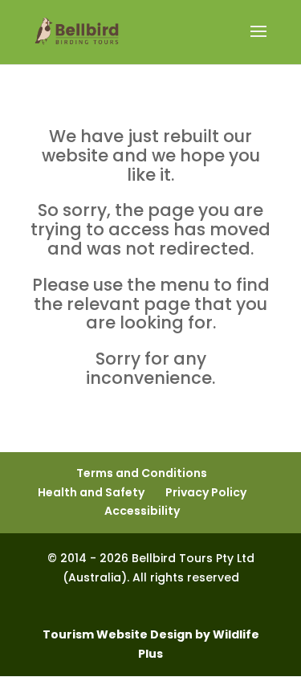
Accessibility (142, 511)
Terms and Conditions (141, 473)
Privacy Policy (205, 492)
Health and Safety (91, 492)
